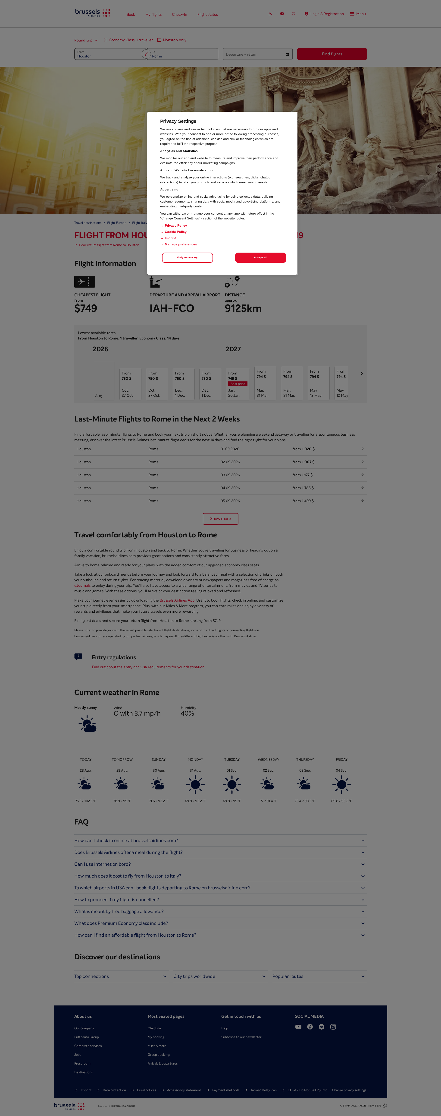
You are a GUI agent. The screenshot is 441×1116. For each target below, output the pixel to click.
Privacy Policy (176, 225)
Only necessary (187, 257)
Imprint (170, 238)
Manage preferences (181, 244)
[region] (222, 193)
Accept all (260, 257)
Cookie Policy (176, 232)
